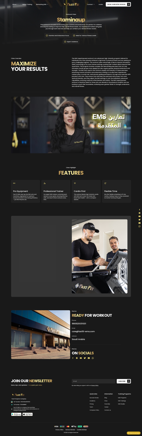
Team (91, 407)
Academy (92, 401)
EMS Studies (121, 404)
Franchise (107, 404)
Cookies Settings (82, 429)
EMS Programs (122, 398)
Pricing (91, 404)
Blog (105, 398)
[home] (71, 4)
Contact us (107, 410)
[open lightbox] (71, 125)
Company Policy (94, 410)
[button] (15, 4)
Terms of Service (70, 429)
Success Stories (94, 398)
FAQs (105, 401)
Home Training (27, 4)
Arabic (101, 4)
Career (106, 407)
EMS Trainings (122, 401)
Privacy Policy (94, 385)
